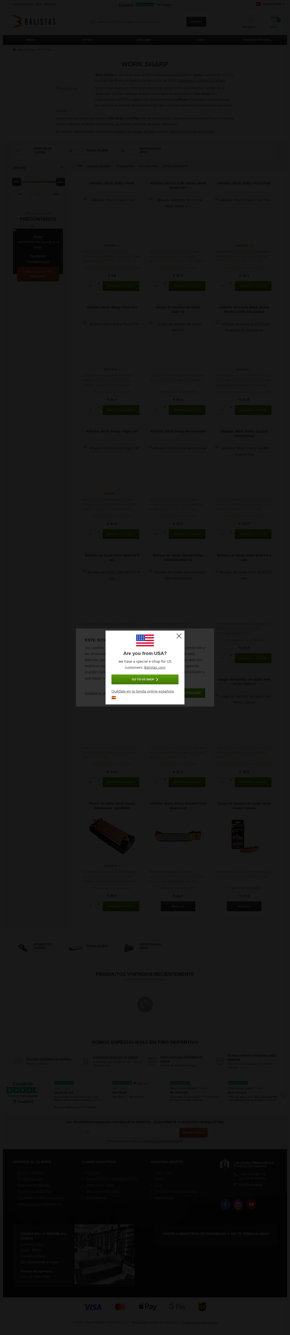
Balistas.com (155, 667)
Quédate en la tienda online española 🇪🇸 (142, 694)
